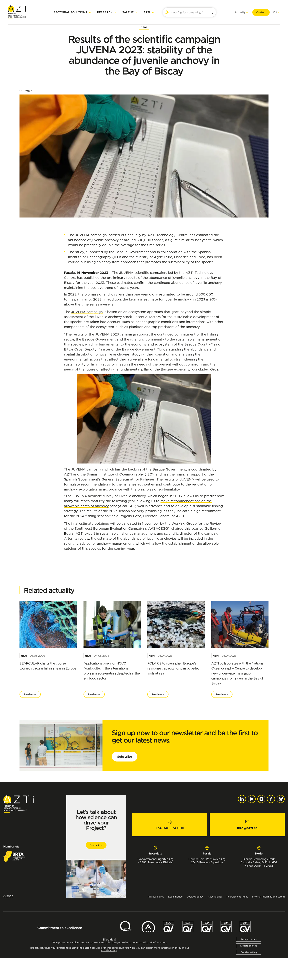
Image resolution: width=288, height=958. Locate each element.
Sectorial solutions (70, 12)
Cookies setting (249, 952)
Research (104, 12)
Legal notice (175, 896)
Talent (128, 12)
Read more (30, 694)
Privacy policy (156, 896)
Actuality (240, 12)
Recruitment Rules (237, 896)
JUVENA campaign (87, 312)
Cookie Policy (109, 950)
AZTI (147, 12)
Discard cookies (248, 945)
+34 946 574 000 (169, 828)
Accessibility (215, 896)
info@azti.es (247, 828)
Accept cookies (249, 939)
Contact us (96, 845)
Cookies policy (195, 896)
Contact (261, 12)
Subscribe (124, 756)
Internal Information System (268, 896)
